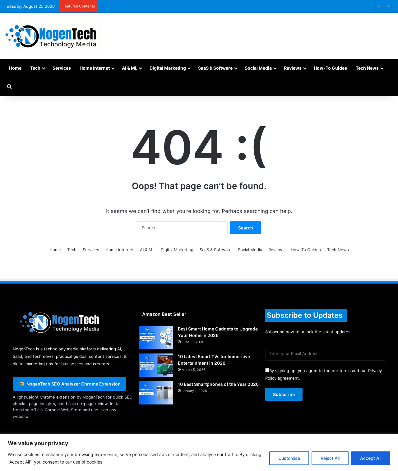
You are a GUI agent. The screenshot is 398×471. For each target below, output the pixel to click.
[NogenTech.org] (53, 36)
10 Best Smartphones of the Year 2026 (218, 384)
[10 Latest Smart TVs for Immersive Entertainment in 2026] (156, 365)
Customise (289, 458)
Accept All (370, 458)
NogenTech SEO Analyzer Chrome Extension (73, 383)
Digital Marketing (168, 68)
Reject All (330, 458)
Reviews (293, 68)
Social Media (258, 68)
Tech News (367, 68)
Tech (35, 68)
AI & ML (129, 68)
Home (15, 68)
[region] (199, 452)
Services (62, 68)
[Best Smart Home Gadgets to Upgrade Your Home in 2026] (156, 337)
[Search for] (9, 86)
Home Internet (95, 68)
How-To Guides (330, 68)
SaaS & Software (215, 68)
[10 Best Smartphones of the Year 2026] (156, 392)
